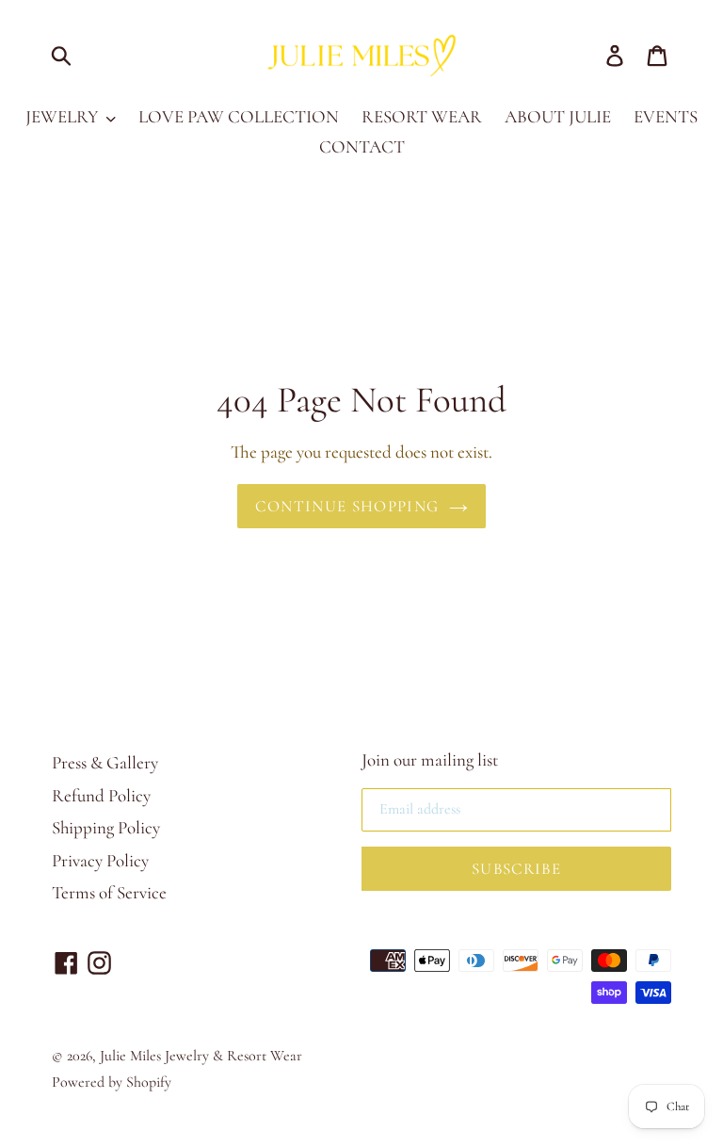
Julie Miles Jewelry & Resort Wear (201, 1055)
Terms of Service (109, 892)
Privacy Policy (100, 860)
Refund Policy (101, 795)
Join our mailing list (430, 760)
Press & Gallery (105, 762)
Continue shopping (347, 506)
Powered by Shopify (111, 1082)
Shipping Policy (106, 827)
